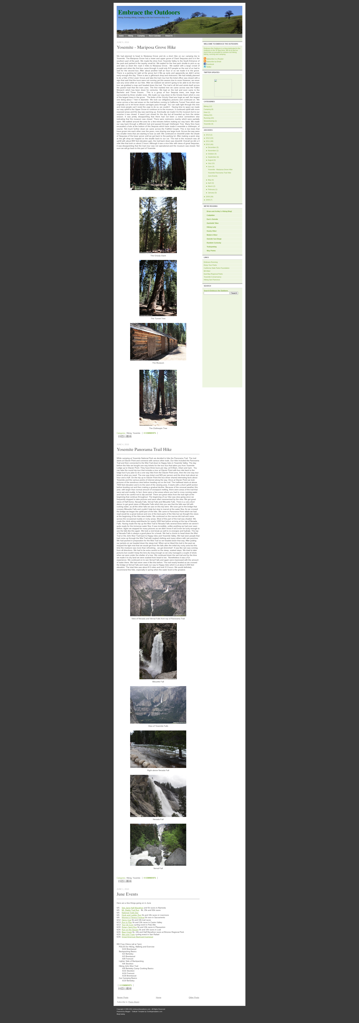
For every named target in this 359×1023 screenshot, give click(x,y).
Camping (141, 36)
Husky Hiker (212, 231)
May (209, 180)
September (212, 157)
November (212, 151)
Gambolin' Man (212, 223)
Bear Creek (127, 932)
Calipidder (211, 215)
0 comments (150, 433)
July (209, 163)
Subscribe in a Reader (215, 59)
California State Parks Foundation (216, 268)
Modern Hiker (212, 235)
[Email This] (119, 436)
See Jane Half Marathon (132, 908)
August (210, 160)
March (210, 186)
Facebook (210, 64)
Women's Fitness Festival (133, 917)
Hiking (130, 36)
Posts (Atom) (133, 1002)
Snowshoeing (209, 121)
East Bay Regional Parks (213, 274)
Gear (206, 112)
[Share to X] (125, 436)
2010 (208, 144)
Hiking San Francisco (212, 280)
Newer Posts (122, 997)
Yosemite (136, 433)
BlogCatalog (121, 1014)
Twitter (208, 67)
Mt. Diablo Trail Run (130, 910)
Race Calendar (155, 36)
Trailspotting (212, 247)
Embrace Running (211, 262)
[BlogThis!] (122, 436)
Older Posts (194, 997)
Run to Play (126, 922)
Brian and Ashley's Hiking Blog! (219, 211)
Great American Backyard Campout (137, 937)
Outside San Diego (214, 239)
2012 (208, 138)
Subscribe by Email (213, 62)
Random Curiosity (214, 243)
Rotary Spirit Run (129, 927)
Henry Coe (126, 920)
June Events (127, 894)
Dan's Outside (212, 219)
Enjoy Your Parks (210, 265)
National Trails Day (130, 913)
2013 (208, 135)
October (211, 154)
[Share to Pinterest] (130, 436)
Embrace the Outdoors (149, 12)
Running (207, 118)
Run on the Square (130, 930)
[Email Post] (159, 433)
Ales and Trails (128, 934)
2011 (208, 141)
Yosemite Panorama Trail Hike (144, 449)
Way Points (211, 251)
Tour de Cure (127, 925)
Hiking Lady (211, 227)
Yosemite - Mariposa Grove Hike (146, 47)
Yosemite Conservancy (212, 277)
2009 (208, 197)
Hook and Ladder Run (131, 915)
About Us (169, 36)
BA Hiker (207, 271)
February (211, 189)
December (212, 147)
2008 (208, 200)
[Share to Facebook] (127, 436)
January (211, 193)
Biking (206, 106)
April (209, 183)
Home (121, 36)
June (210, 167)
